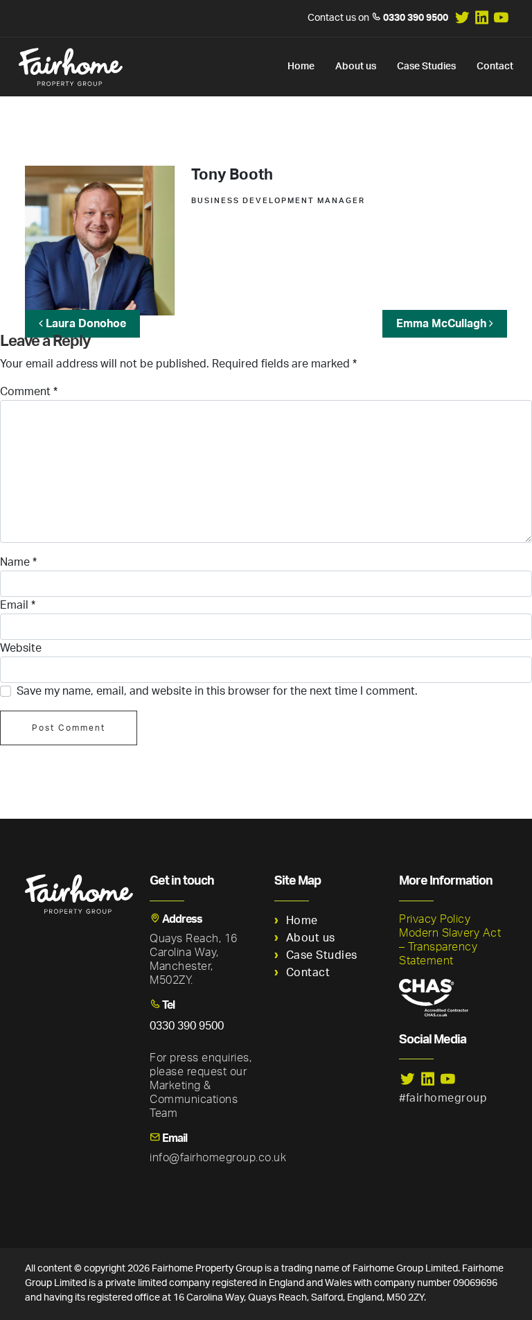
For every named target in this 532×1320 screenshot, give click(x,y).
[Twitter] (462, 22)
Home (300, 66)
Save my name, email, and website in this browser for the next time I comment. (217, 691)
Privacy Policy (434, 919)
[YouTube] (501, 22)
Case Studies (426, 66)
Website (21, 648)
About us (355, 66)
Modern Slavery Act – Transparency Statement (450, 947)
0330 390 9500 (415, 18)
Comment (28, 391)
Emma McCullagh (442, 323)
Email (17, 605)
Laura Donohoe (84, 323)
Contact (495, 66)
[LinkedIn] (483, 22)
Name (18, 562)
